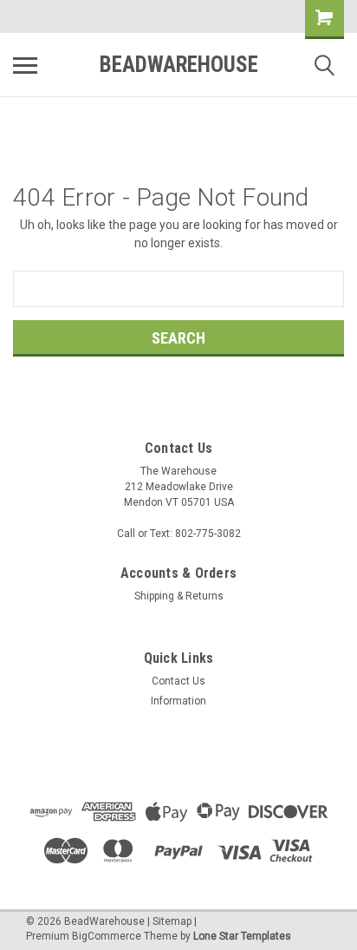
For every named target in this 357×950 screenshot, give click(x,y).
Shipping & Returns (179, 596)
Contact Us (178, 681)
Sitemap (172, 921)
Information (178, 701)
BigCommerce (106, 936)
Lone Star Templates (242, 936)
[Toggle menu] (25, 65)
